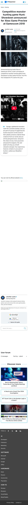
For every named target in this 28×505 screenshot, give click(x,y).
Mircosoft (3, 456)
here (21, 178)
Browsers (3, 491)
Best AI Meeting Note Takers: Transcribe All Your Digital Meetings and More (14, 384)
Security (3, 448)
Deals (2, 472)
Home (2, 7)
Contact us (18, 502)
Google (3, 462)
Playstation (4, 481)
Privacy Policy (10, 502)
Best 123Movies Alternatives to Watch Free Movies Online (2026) (14, 420)
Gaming (7, 7)
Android (3, 459)
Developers (4, 439)
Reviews (3, 488)
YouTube (16, 431)
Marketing (3, 445)
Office (2, 465)
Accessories (4, 478)
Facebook (8, 431)
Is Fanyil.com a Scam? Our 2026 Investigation (14, 392)
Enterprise (4, 442)
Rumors (3, 475)
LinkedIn (20, 431)
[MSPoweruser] (10, 2)
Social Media (4, 494)
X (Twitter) (12, 431)
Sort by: (15, 356)
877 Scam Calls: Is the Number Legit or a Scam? (14, 399)
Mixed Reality (4, 497)
